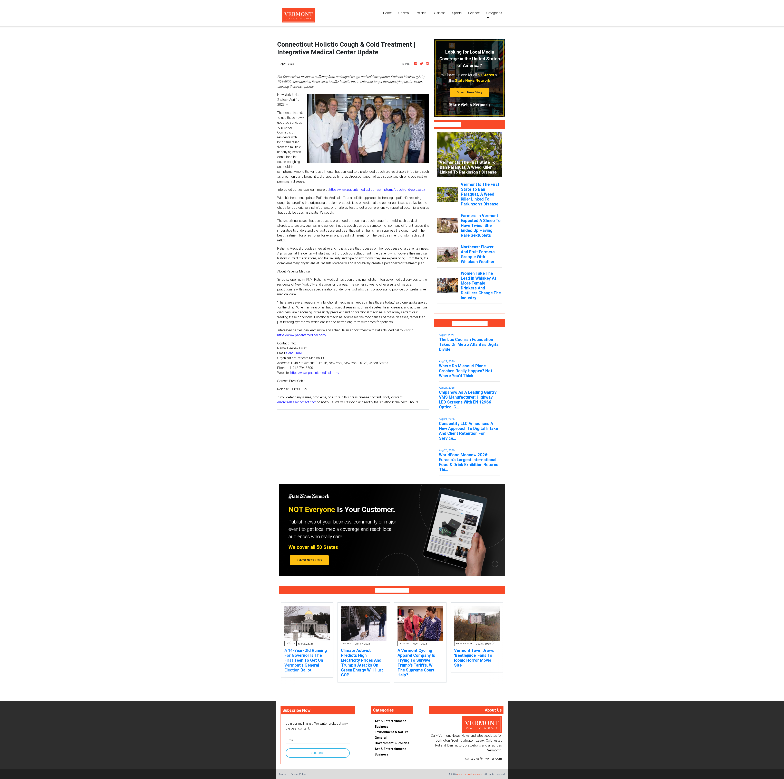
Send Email (294, 353)
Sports (457, 13)
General (403, 13)
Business (439, 13)
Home (389, 13)
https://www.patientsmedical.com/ (301, 335)
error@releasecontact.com (296, 402)
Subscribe (317, 748)
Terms (282, 769)
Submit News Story (469, 92)
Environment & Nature (392, 727)
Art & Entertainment (390, 716)
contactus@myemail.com (483, 753)
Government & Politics (392, 738)
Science (474, 13)
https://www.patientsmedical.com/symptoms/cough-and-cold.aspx (377, 189)
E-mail (290, 735)
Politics (421, 13)
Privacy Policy (298, 769)
